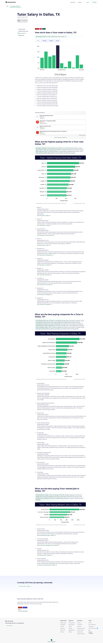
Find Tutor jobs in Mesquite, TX (44, 294)
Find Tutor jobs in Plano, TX (43, 245)
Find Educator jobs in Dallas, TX (45, 555)
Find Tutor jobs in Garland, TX (44, 304)
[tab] (38, 41)
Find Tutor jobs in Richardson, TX (45, 255)
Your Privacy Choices (92, 628)
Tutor (7, 6)
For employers (62, 624)
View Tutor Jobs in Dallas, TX (25, 586)
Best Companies (22, 33)
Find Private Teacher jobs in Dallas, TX (46, 535)
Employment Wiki (72, 630)
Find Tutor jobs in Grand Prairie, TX (45, 235)
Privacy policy (91, 626)
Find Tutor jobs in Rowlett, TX (44, 275)
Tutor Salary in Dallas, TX (15, 6)
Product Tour (62, 630)
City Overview (79, 624)
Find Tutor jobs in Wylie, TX (43, 215)
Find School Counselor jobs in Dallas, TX (47, 565)
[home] (10, 2)
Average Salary (22, 29)
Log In (87, 2)
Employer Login (63, 622)
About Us (90, 622)
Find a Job (79, 622)
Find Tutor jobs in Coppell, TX (44, 265)
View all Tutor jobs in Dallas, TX (60, 137)
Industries (70, 628)
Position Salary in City (81, 628)
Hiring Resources (72, 622)
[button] (73, 2)
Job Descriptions (71, 624)
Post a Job (62, 626)
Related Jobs (21, 35)
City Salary (79, 626)
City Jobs (70, 626)
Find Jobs (94, 2)
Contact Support (9, 625)
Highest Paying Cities (23, 31)
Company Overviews (81, 633)
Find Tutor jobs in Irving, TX (44, 225)
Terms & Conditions (92, 624)
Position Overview (80, 630)
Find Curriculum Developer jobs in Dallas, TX (48, 545)
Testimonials (62, 628)
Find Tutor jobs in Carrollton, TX (45, 284)
